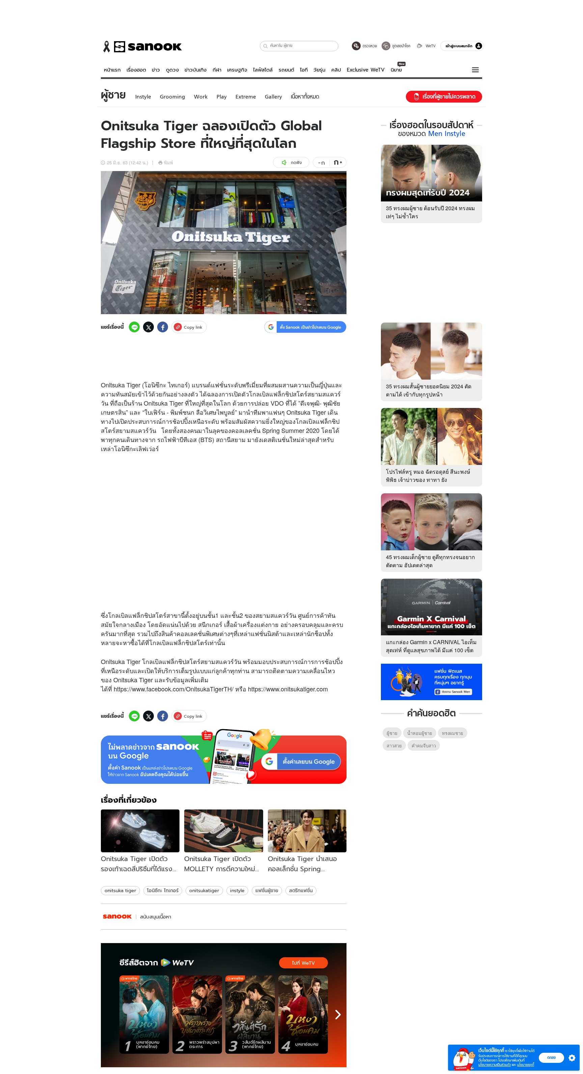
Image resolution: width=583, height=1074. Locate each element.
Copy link (193, 327)
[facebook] (162, 327)
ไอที (304, 70)
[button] (265, 46)
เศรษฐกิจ (237, 70)
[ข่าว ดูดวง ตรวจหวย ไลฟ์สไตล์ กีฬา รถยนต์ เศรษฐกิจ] (141, 46)
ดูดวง (172, 70)
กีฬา (217, 70)
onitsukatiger (204, 890)
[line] (134, 327)
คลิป (336, 70)
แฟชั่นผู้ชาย (266, 890)
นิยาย (396, 70)
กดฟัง (296, 162)
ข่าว (156, 70)
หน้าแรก (112, 70)
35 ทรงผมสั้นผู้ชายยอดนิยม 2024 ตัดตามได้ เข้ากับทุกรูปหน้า (428, 390)
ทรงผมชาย (452, 733)
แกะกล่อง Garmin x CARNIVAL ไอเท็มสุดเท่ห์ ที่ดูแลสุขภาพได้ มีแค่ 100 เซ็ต (431, 646)
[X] (148, 327)
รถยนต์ (286, 70)
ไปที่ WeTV (303, 963)
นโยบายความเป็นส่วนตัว (494, 1065)
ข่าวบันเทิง (195, 70)
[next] (338, 1014)
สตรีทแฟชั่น (301, 890)
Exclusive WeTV (366, 70)
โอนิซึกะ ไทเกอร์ (162, 890)
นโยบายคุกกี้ (525, 1065)
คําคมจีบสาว (424, 745)
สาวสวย (394, 745)
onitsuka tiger (120, 890)
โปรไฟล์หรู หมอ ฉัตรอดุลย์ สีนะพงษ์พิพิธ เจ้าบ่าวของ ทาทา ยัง (428, 476)
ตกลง (551, 1057)
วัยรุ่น (319, 70)
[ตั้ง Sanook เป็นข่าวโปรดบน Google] (223, 756)
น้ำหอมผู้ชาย (419, 733)
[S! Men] (117, 916)
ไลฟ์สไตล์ (263, 70)
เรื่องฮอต (136, 70)
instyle (237, 890)
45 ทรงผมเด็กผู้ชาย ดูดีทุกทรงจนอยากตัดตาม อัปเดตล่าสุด (430, 561)
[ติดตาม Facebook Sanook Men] (431, 681)
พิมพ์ (168, 162)
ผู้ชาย (392, 733)
